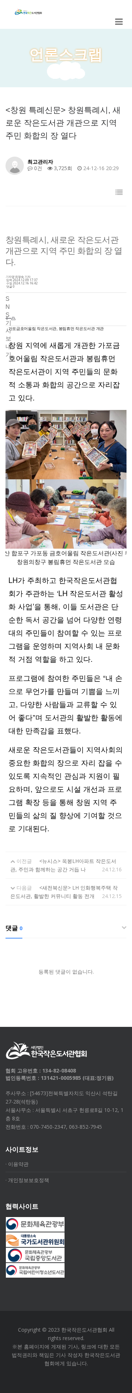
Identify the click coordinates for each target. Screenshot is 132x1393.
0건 (37, 168)
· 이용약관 (17, 1163)
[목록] (119, 192)
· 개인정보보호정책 (27, 1180)
